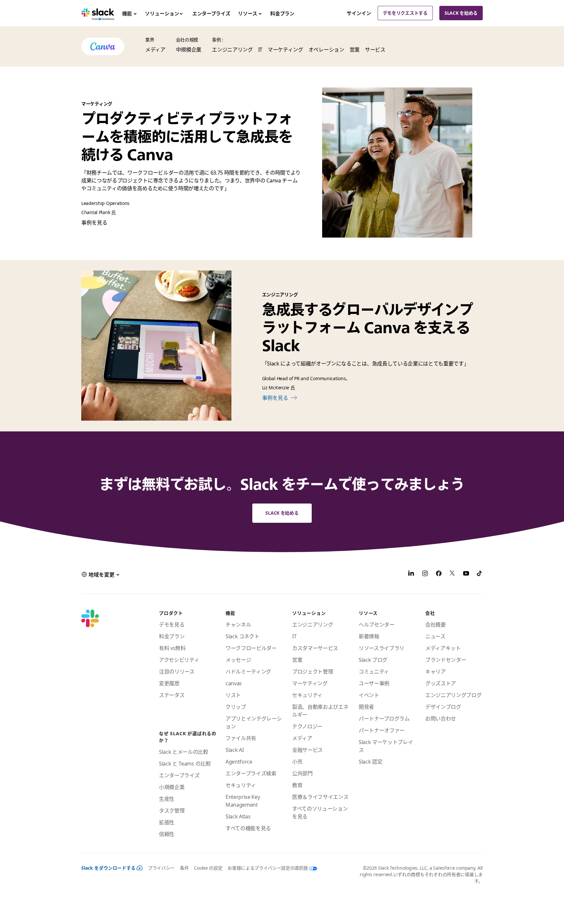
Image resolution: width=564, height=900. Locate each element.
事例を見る (94, 222)
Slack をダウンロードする (108, 868)
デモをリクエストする (405, 13)
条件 (184, 868)
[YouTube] (466, 574)
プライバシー (161, 868)
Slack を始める (461, 13)
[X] (452, 574)
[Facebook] (439, 574)
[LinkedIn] (411, 574)
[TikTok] (480, 574)
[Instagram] (425, 574)
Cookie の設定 (208, 868)
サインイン (359, 13)
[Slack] (97, 13)
